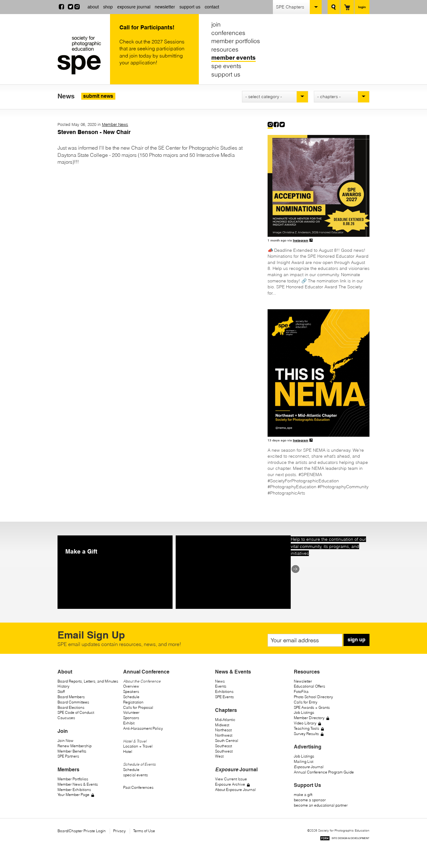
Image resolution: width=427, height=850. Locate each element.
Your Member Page (73, 794)
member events (233, 57)
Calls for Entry (305, 702)
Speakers (131, 691)
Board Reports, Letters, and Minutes (88, 681)
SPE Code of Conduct (76, 712)
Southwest (224, 751)
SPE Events (224, 696)
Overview (131, 686)
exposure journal (133, 6)
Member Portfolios (73, 779)
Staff (61, 691)
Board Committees (73, 702)
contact (212, 6)
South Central (226, 740)
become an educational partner (321, 805)
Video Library (305, 723)
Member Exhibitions (74, 789)
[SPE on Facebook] (61, 7)
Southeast (223, 745)
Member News (115, 124)
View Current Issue (231, 779)
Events (220, 686)
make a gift (303, 794)
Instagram (300, 240)
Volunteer (131, 712)
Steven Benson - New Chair (94, 132)
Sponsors (131, 717)
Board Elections (71, 707)
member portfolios (235, 41)
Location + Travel (138, 746)
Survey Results (306, 733)
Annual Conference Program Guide (324, 772)
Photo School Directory (313, 696)
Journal (309, 766)
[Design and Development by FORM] (344, 839)
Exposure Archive (230, 784)
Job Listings (304, 712)
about (93, 6)
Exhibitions (224, 691)
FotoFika (301, 691)
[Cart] (347, 7)
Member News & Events (78, 784)
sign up (356, 640)
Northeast (223, 730)
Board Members (71, 696)
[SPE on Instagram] (77, 7)
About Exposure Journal (235, 789)
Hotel (127, 751)
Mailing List (303, 761)
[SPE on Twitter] (70, 7)
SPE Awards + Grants (312, 707)
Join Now (65, 740)
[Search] (334, 7)
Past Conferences (138, 787)
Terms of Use (144, 830)
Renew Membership (75, 745)
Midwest (222, 725)
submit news (98, 96)
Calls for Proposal (138, 707)
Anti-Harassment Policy (143, 728)
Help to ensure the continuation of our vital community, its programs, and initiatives (328, 546)
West (219, 756)
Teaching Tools (306, 728)
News (220, 681)
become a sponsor (310, 800)
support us (189, 6)
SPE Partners (68, 756)
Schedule (131, 696)
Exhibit (128, 723)
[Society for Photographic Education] (82, 55)
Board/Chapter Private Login (82, 830)
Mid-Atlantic (225, 719)
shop (108, 6)
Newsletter (303, 681)
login (362, 7)
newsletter (165, 6)
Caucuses (66, 717)
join (216, 24)
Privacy (119, 830)
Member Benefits (72, 751)
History (63, 686)
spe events (226, 66)
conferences (228, 33)
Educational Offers (309, 686)
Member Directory (309, 717)
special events (135, 775)
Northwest (223, 735)
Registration (133, 702)
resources (225, 49)
